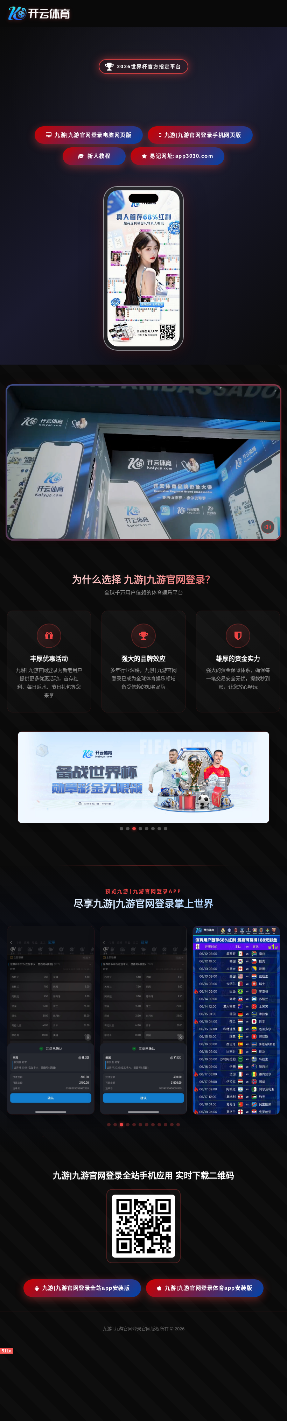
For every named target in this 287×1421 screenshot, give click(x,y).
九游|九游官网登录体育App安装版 (209, 1288)
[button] (109, 1124)
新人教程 (99, 156)
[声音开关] (267, 527)
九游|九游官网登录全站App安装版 (86, 1288)
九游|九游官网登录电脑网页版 (93, 135)
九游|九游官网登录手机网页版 (202, 135)
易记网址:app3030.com (181, 156)
